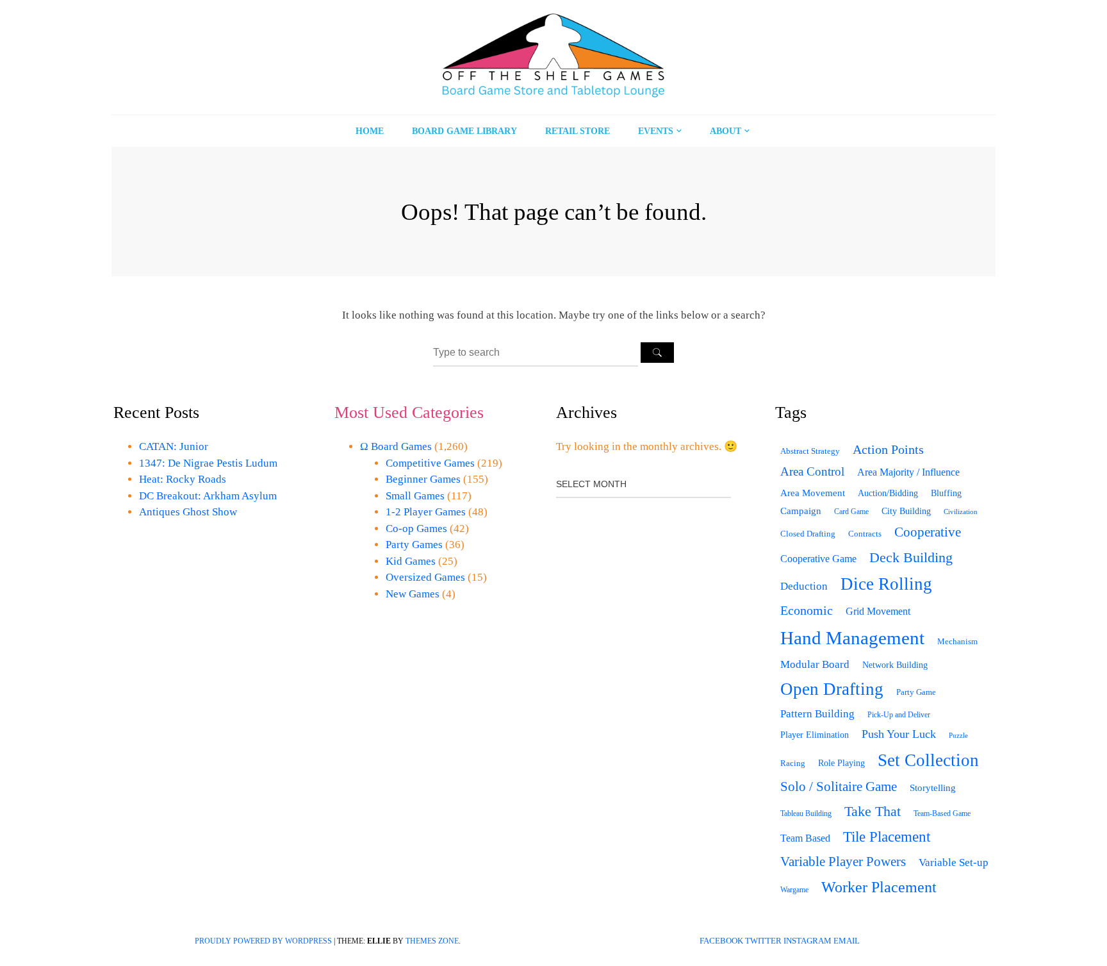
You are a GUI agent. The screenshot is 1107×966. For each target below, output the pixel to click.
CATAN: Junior (173, 446)
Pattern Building (817, 714)
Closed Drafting (807, 533)
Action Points (888, 449)
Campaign (800, 511)
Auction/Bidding (888, 493)
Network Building (895, 665)
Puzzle (958, 735)
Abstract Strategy (810, 451)
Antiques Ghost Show (188, 512)
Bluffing (946, 493)
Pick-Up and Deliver (898, 714)
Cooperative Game (818, 559)
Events (655, 131)
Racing (792, 763)
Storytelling (933, 788)
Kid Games (411, 561)
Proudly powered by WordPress (263, 941)
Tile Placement (886, 836)
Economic (806, 610)
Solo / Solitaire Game (838, 786)
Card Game (851, 512)
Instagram (807, 941)
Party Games (414, 544)
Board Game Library (464, 131)
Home (370, 131)
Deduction (804, 586)
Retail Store (577, 131)
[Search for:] (537, 352)
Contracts (865, 533)
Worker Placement (879, 887)
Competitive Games (430, 463)
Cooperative (927, 532)
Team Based (805, 838)
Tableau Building (806, 813)
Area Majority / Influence (908, 472)
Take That (872, 811)
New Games (412, 594)
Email (846, 941)
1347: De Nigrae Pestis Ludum (208, 463)
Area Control (812, 471)
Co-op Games (416, 528)
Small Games (415, 496)
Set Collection (928, 760)
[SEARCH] (657, 352)
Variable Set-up (953, 862)
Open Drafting (831, 689)
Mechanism (957, 641)
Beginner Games (423, 479)
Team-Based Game (942, 813)
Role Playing (841, 763)
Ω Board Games (396, 446)
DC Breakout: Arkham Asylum (208, 496)
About (725, 131)
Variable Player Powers (843, 861)
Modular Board (814, 664)
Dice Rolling (886, 584)
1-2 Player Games (426, 512)
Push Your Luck (899, 734)
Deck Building (911, 557)
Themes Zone (432, 941)
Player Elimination (814, 735)
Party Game (916, 692)
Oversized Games (425, 577)
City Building (906, 511)
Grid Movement (878, 611)
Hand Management (852, 638)
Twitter (763, 941)
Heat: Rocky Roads (182, 479)
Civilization (961, 511)
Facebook (721, 941)
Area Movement (812, 492)
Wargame (794, 889)
